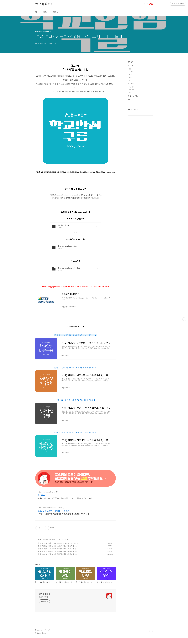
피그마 (131, 72)
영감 (130, 69)
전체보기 (130, 62)
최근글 (130, 109)
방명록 (55, 12)
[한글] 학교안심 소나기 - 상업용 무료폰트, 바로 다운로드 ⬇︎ (57, 543)
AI (129, 80)
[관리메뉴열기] (184, 319)
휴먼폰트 (41, 495)
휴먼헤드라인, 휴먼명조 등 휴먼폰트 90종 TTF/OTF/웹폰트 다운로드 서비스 (66, 498)
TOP (151, 630)
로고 (130, 92)
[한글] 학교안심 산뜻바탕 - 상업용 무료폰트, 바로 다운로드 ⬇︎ (75, 432)
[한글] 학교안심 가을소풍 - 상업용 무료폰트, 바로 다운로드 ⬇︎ (75, 367)
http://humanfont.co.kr (46, 492)
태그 (45, 12)
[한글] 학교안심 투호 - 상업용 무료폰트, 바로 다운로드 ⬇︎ (56, 546)
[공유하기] (41, 528)
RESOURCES (42, 539)
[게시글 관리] (44, 528)
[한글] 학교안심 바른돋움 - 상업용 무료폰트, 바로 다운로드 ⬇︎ (75, 335)
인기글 (136, 109)
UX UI (130, 74)
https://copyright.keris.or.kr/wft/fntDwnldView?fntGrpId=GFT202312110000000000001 (75, 286)
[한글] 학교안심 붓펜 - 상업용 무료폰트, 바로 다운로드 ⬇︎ (75, 400)
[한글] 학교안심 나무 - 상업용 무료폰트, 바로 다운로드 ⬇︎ (56, 549)
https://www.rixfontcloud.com (49, 508)
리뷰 (129, 99)
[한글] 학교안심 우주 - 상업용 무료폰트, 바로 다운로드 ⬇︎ (56, 551)
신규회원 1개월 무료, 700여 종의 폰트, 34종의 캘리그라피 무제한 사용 (63, 514)
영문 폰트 (131, 90)
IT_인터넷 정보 (133, 96)
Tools (130, 77)
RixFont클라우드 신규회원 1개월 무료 (54, 511)
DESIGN (130, 66)
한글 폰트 (52, 539)
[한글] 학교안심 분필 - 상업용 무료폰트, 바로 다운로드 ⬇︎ (56, 554)
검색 (146, 4)
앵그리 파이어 (44, 4)
